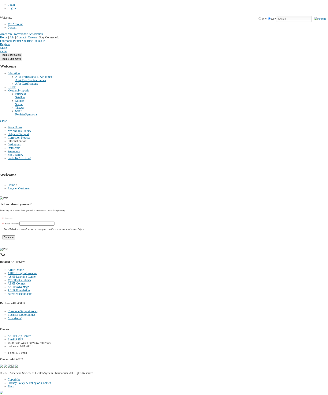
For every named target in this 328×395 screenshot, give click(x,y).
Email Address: (12, 223)
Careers (32, 37)
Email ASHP (15, 339)
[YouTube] (16, 366)
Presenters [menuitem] (14, 151)
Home (3, 37)
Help (11, 386)
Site (273, 18)
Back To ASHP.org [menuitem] (19, 158)
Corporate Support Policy (23, 311)
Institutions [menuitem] (14, 144)
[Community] (1, 366)
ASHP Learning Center (22, 276)
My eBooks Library (19, 280)
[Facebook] (5, 366)
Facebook (6, 40)
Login (13, 44)
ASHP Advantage (18, 287)
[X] (9, 366)
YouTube (27, 40)
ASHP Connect (17, 283)
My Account (15, 24)
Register (5, 44)
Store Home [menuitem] (15, 127)
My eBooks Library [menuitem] (19, 130)
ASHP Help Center (19, 336)
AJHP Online (16, 269)
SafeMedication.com (20, 293)
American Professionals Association (21, 34)
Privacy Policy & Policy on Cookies (29, 383)
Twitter (17, 40)
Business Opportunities (21, 314)
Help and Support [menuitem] (18, 134)
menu (3, 51)
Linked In (39, 40)
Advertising (15, 318)
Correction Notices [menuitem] (19, 137)
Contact (21, 37)
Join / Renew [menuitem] (15, 154)
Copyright (14, 379)
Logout (12, 27)
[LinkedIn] (12, 366)
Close (3, 120)
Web (264, 18)
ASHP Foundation (19, 290)
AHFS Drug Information (22, 273)
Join (11, 37)
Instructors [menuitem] (14, 147)
